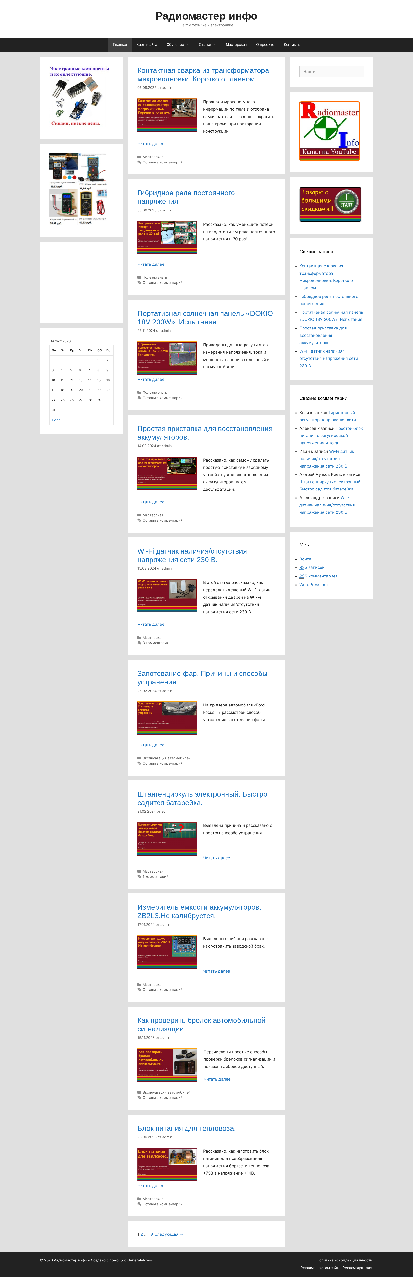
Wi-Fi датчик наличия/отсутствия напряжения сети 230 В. (328, 358)
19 (151, 1234)
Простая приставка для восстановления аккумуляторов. (323, 335)
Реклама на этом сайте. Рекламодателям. (336, 1268)
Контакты (292, 44)
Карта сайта (146, 44)
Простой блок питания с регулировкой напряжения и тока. (331, 435)
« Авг (56, 420)
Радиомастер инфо (206, 16)
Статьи (205, 44)
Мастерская (236, 44)
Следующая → (169, 1234)
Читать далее (150, 143)
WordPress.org (313, 584)
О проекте (265, 44)
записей (312, 567)
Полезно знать (155, 277)
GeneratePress (140, 1260)
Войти (305, 559)
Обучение (175, 44)
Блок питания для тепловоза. (186, 1128)
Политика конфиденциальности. (345, 1260)
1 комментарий (155, 876)
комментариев (318, 576)
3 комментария (156, 643)
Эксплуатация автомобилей (167, 758)
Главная (120, 44)
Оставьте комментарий (163, 162)
